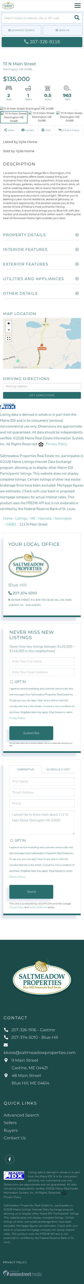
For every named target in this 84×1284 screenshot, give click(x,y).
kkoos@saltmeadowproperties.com (40, 1052)
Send (31, 892)
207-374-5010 (25, 593)
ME (32, 518)
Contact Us (16, 605)
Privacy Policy (56, 444)
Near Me (64, 30)
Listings (21, 518)
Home (7, 518)
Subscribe (31, 733)
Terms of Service (38, 907)
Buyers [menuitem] (11, 1130)
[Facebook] (9, 1159)
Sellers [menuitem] (10, 1122)
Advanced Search (23, 30)
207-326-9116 (45, 42)
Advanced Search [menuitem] (21, 1115)
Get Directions (41, 395)
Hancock (45, 518)
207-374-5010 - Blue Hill (34, 1037)
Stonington (63, 518)
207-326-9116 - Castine (33, 1029)
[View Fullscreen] (9, 338)
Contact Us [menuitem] (15, 1137)
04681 (11, 524)
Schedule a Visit (58, 769)
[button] (77, 18)
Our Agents (33, 605)
